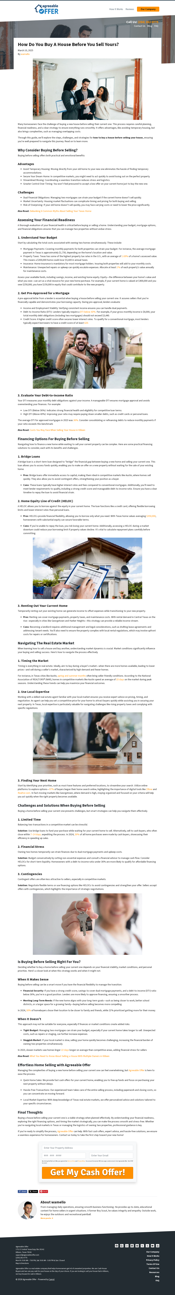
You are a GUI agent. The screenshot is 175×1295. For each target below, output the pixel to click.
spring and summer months (72, 676)
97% (51, 789)
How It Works (116, 9)
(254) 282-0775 (148, 22)
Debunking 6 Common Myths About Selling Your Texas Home (60, 211)
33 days (120, 679)
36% (75, 420)
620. (86, 323)
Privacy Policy (81, 1161)
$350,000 (151, 516)
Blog (149, 26)
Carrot (52, 1279)
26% (77, 834)
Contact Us (139, 26)
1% (118, 267)
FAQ (156, 26)
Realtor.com (24, 793)
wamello (25, 54)
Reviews (130, 9)
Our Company (152, 1251)
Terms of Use (71, 1161)
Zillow (149, 789)
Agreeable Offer (136, 1070)
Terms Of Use (152, 1264)
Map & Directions (22, 1263)
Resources (154, 1272)
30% (28, 1010)
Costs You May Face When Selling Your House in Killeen (57, 430)
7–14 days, (35, 834)
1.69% (125, 256)
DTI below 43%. (88, 312)
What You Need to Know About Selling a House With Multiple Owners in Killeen (69, 1056)
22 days (65, 1050)
